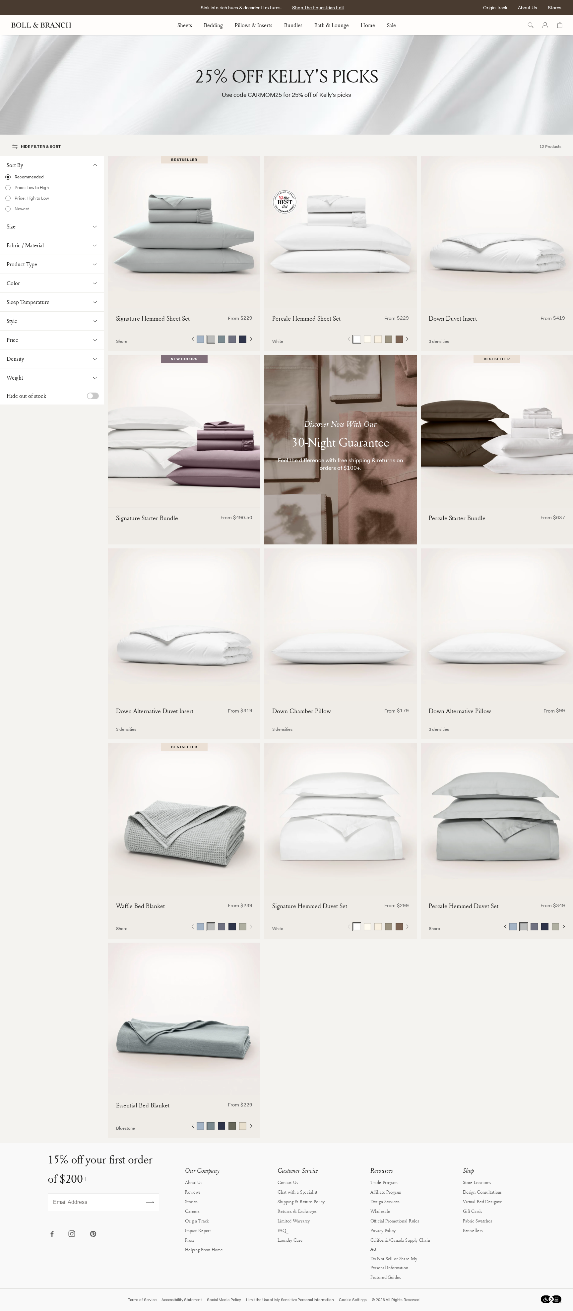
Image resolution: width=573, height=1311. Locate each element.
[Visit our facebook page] (52, 1234)
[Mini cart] (560, 25)
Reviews (192, 1192)
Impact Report (198, 1230)
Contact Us (288, 1182)
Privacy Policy (383, 1230)
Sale (391, 25)
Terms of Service (142, 1299)
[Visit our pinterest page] (93, 1234)
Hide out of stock (26, 396)
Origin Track (495, 7)
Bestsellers (472, 1230)
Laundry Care (290, 1240)
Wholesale (380, 1211)
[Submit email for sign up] (150, 1202)
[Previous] (192, 339)
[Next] (250, 339)
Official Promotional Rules (394, 1220)
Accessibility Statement (181, 1299)
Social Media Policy (224, 1299)
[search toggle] (531, 25)
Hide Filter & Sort (41, 146)
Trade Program (384, 1182)
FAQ (282, 1230)
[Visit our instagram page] (72, 1234)
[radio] (52, 177)
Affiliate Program (386, 1192)
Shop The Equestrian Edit (318, 8)
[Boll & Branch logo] (45, 25)
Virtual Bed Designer (482, 1201)
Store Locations (477, 1182)
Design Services (385, 1201)
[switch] (93, 396)
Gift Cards (472, 1211)
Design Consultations (482, 1192)
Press (189, 1240)
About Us (527, 7)
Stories (191, 1201)
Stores (554, 7)
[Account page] (545, 25)
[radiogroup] (221, 339)
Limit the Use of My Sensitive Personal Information (290, 1299)
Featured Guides (385, 1277)
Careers (192, 1211)
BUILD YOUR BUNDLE (184, 496)
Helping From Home (204, 1249)
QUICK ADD (184, 297)
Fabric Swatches (477, 1220)
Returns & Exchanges (297, 1211)
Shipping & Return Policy (301, 1201)
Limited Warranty (294, 1220)
